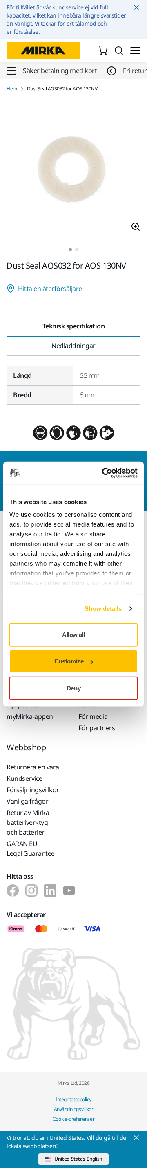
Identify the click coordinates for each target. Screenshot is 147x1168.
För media (93, 716)
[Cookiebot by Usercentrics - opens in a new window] (104, 473)
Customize (68, 661)
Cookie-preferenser (74, 1118)
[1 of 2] (70, 249)
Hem (12, 89)
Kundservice (24, 778)
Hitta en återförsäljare (50, 288)
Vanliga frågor (27, 801)
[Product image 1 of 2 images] (73, 170)
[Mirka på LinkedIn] (50, 890)
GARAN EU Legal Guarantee (31, 848)
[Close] (136, 1138)
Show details (103, 608)
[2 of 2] (76, 249)
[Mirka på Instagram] (31, 890)
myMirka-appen (30, 716)
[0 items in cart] (102, 50)
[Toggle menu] (135, 50)
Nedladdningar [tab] (73, 345)
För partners (96, 727)
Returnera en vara (33, 767)
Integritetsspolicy (73, 1099)
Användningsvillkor (73, 1109)
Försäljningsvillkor (33, 789)
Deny (73, 687)
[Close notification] (136, 7)
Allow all (73, 634)
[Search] (119, 50)
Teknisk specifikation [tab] (73, 326)
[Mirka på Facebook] (13, 890)
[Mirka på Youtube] (69, 890)
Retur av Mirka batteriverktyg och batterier (28, 822)
